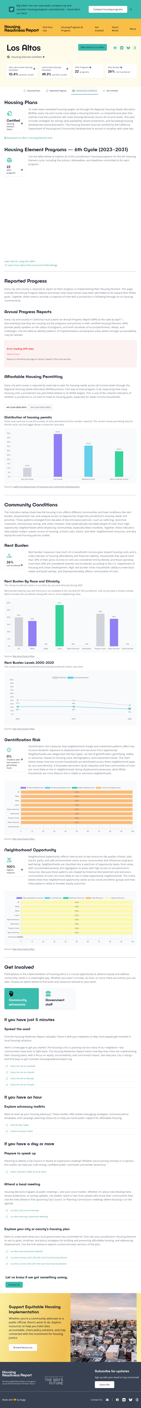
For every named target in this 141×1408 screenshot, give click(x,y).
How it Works (115, 29)
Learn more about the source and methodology (32, 265)
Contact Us (14, 1284)
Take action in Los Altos (93, 47)
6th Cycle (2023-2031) (16, 407)
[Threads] (135, 48)
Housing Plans (33, 90)
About (133, 28)
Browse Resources (22, 1347)
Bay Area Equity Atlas (24, 656)
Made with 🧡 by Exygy (14, 1399)
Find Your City (48, 29)
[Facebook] (115, 48)
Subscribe (104, 1384)
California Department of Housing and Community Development (46, 486)
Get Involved (99, 29)
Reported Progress (58, 90)
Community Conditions (86, 90)
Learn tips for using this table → (20, 261)
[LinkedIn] (121, 48)
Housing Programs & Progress (72, 29)
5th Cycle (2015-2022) (41, 407)
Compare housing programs (108, 9)
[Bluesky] (128, 48)
